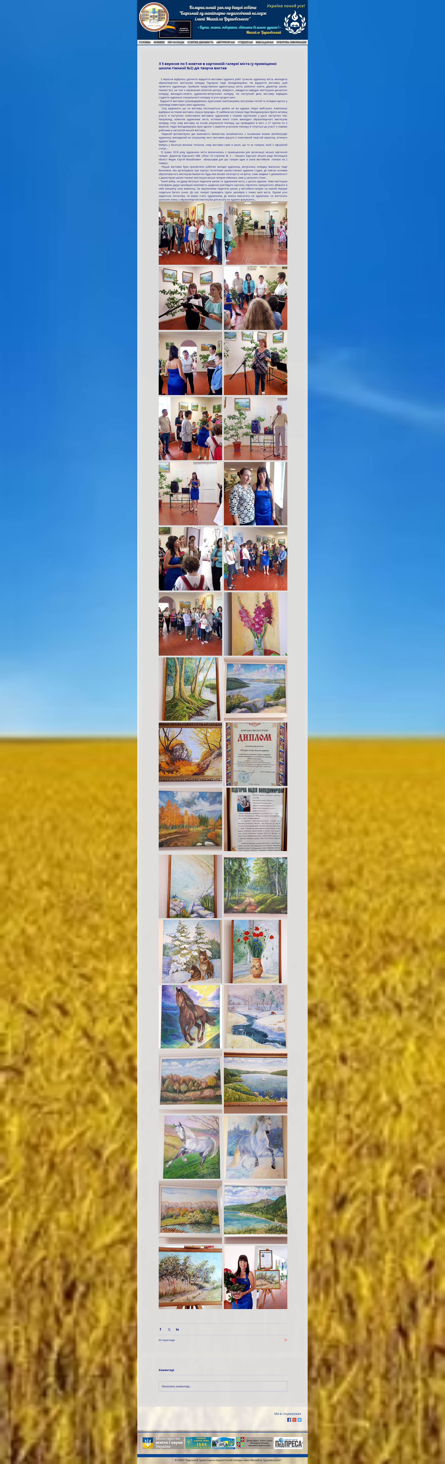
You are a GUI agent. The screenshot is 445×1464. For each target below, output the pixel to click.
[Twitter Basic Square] (300, 1420)
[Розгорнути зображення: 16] (190, 819)
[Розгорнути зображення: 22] (255, 1147)
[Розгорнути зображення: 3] (255, 428)
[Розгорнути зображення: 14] (255, 819)
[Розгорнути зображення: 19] (190, 689)
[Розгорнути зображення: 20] (255, 689)
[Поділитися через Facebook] (160, 1329)
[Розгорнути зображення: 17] (255, 624)
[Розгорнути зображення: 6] (190, 493)
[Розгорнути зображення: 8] (190, 428)
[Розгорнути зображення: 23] (190, 951)
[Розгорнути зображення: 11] (255, 298)
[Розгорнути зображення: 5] (190, 624)
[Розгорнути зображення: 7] (190, 558)
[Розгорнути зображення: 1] (255, 233)
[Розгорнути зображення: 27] (190, 886)
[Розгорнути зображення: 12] (190, 298)
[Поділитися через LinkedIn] (177, 1329)
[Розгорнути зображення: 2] (255, 493)
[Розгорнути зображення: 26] (190, 1147)
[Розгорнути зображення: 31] (190, 1212)
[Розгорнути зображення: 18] (190, 754)
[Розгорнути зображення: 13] (190, 233)
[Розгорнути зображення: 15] (255, 754)
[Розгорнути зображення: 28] (255, 951)
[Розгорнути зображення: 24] (190, 1016)
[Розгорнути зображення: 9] (255, 558)
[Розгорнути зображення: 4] (255, 363)
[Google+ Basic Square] (294, 1420)
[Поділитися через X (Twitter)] (169, 1329)
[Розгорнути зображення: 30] (255, 1212)
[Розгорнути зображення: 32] (190, 1082)
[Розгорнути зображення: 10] (190, 363)
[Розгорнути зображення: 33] (190, 1277)
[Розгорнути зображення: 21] (255, 1082)
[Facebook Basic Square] (289, 1420)
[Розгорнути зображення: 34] (255, 1277)
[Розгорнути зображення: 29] (255, 886)
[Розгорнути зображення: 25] (255, 1016)
